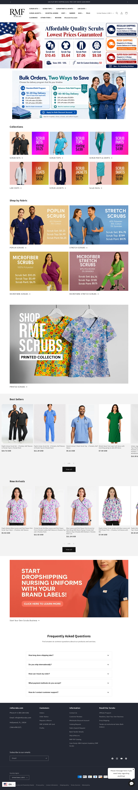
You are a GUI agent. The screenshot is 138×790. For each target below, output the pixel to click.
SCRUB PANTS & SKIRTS (99, 158)
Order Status (44, 717)
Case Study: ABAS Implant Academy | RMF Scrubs (83, 744)
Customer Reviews (75, 717)
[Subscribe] (46, 758)
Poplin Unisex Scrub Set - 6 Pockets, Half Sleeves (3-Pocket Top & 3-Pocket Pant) (49, 447)
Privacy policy (40, 785)
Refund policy (86, 785)
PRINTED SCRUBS (17, 387)
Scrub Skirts (94, 188)
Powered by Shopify (28, 785)
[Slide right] (73, 463)
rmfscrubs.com (18, 785)
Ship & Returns (74, 736)
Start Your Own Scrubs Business (23, 620)
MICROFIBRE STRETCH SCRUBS (82, 294)
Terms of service (75, 785)
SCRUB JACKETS (56, 188)
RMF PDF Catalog (75, 739)
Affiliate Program (105, 713)
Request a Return (46, 720)
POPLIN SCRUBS (17, 247)
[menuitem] (34, 8)
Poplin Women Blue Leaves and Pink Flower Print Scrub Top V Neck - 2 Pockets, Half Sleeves (17, 529)
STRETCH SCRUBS (77, 247)
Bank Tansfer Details (76, 732)
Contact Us (73, 713)
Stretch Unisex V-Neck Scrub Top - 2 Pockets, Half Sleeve (82, 447)
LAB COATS (14, 188)
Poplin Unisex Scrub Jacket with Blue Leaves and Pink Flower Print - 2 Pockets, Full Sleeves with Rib (114, 530)
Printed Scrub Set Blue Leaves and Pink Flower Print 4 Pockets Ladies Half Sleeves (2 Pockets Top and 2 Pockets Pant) (49, 530)
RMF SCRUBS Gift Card (47, 724)
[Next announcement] (127, 2)
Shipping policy (64, 785)
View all (69, 469)
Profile (42, 728)
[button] (116, 13)
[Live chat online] (131, 783)
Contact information (52, 785)
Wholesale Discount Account (79, 720)
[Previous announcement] (10, 2)
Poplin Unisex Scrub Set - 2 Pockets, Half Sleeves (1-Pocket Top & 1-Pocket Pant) (17, 447)
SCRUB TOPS (55, 158)
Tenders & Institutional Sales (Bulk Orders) (111, 725)
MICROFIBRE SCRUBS (19, 294)
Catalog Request (75, 724)
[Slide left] (64, 463)
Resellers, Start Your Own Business (111, 717)
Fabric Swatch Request (77, 728)
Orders (42, 713)
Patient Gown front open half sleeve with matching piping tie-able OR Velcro (112, 447)
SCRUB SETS (15, 158)
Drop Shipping (104, 720)
